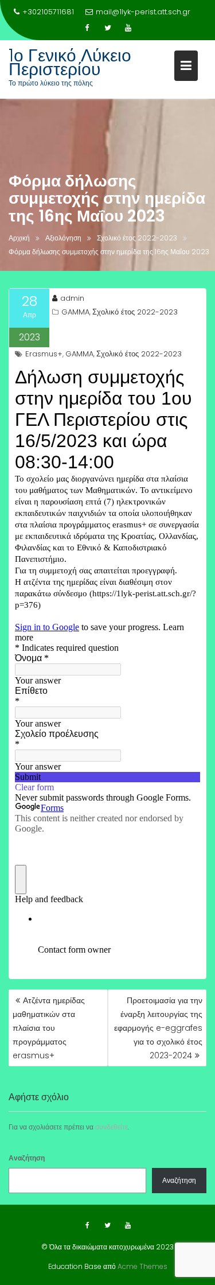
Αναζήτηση (27, 1158)
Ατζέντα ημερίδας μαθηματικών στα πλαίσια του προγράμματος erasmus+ (49, 1028)
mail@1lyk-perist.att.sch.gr (143, 11)
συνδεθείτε (111, 1127)
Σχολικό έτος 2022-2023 (135, 311)
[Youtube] (128, 28)
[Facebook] (87, 28)
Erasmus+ (43, 353)
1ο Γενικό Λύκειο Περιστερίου (70, 62)
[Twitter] (108, 28)
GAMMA (75, 311)
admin (72, 298)
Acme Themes (142, 1266)
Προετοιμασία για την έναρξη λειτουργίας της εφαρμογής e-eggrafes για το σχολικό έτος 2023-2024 (158, 1028)
